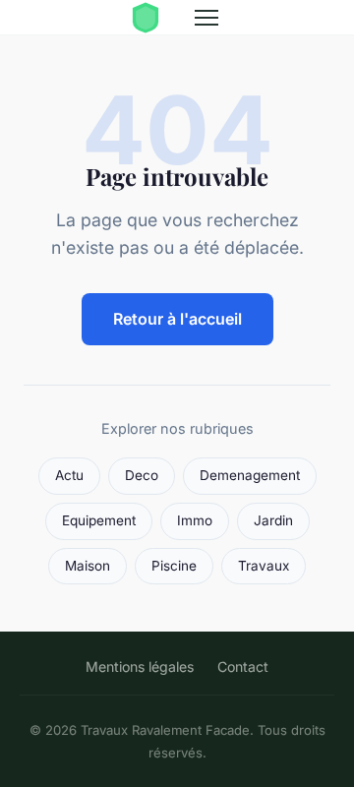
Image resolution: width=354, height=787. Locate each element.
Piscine (174, 566)
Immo (194, 520)
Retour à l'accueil (177, 319)
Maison (87, 566)
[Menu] (206, 17)
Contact (242, 666)
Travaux (263, 566)
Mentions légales (140, 666)
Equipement (99, 520)
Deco (141, 475)
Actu (69, 475)
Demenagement (250, 475)
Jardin (273, 520)
